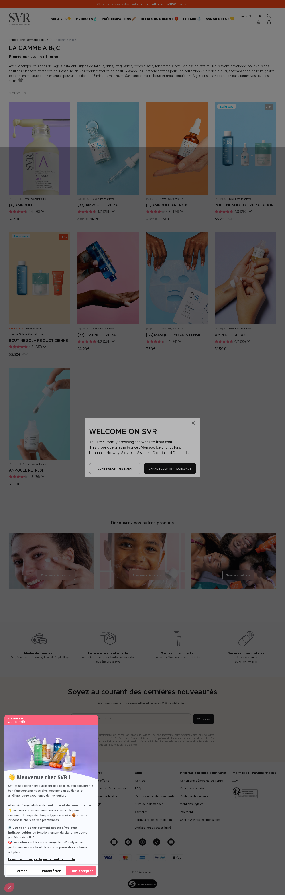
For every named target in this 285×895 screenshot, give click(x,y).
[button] (9, 887)
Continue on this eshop (115, 468)
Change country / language (170, 468)
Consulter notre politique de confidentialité (41, 859)
